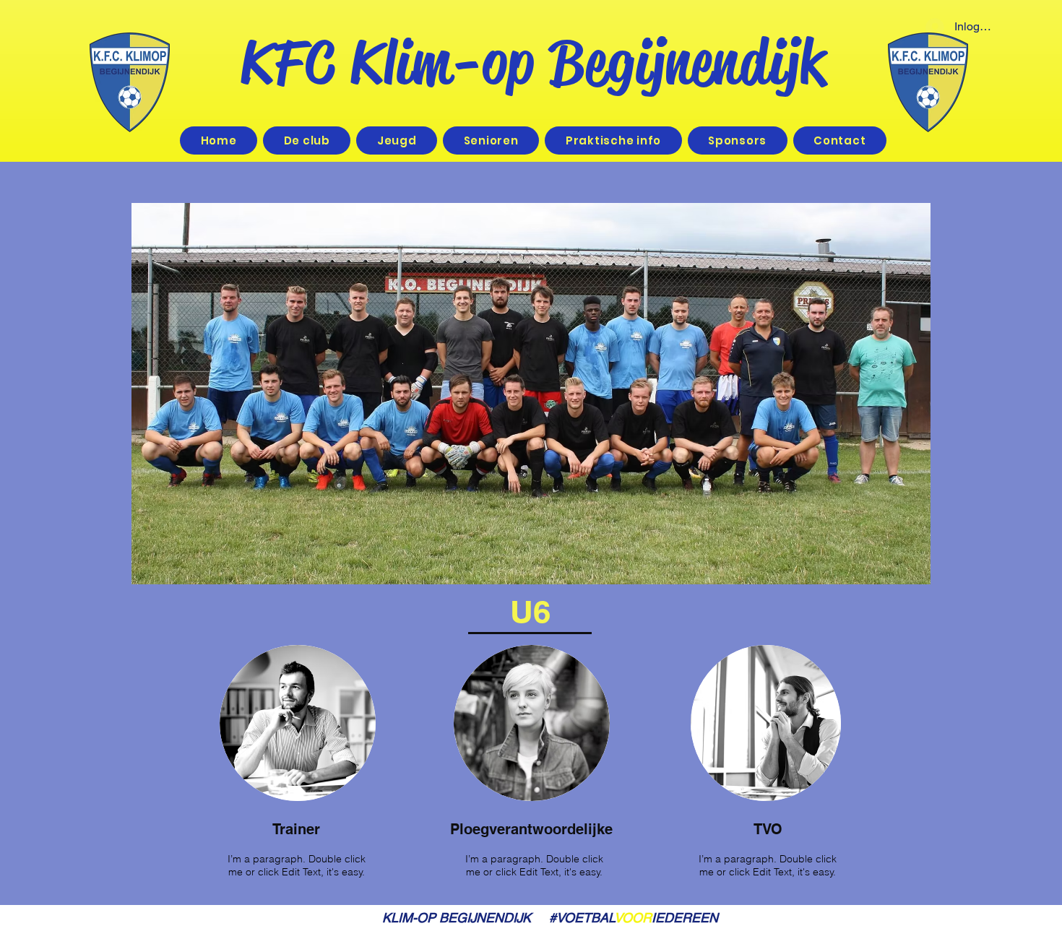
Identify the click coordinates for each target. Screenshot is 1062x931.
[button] (396, 140)
